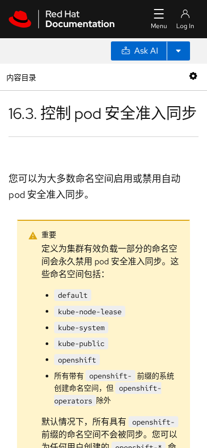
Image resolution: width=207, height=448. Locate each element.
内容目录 (21, 76)
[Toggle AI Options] (178, 51)
